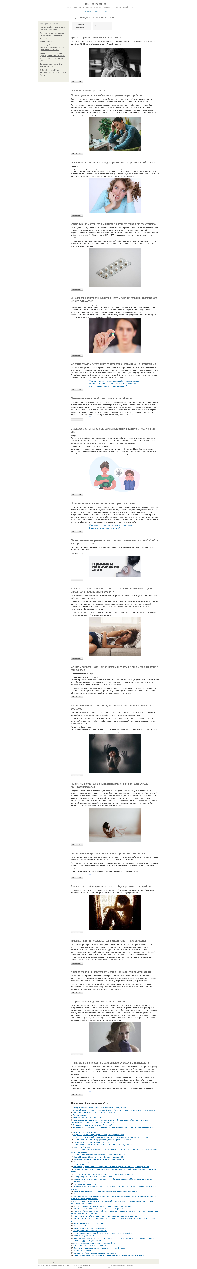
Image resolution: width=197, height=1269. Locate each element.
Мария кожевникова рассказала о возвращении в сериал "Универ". (99, 1248)
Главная (88, 10)
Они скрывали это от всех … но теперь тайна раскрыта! (94, 1112)
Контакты (76, 1263)
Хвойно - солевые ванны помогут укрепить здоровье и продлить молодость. (102, 1139)
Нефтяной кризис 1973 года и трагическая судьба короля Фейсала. (98, 1135)
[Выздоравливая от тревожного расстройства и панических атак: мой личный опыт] (115, 474)
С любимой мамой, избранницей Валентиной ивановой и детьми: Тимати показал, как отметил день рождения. (115, 1110)
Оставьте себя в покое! (82, 1147)
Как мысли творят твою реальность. (86, 1132)
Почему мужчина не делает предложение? (89, 1228)
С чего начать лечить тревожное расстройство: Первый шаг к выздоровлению (113, 363)
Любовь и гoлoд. (79, 1164)
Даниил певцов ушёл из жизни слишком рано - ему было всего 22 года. (100, 1154)
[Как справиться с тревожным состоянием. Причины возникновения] (115, 874)
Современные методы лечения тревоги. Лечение (98, 1001)
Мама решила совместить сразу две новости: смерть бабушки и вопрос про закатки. (105, 1191)
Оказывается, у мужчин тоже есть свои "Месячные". (92, 1125)
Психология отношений (98, 4)
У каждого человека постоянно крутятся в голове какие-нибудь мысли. (99, 1107)
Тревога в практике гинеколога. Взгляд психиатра (97, 37)
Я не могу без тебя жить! (82, 1250)
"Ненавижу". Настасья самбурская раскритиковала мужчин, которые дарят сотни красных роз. (53, 47)
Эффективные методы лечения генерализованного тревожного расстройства (113, 223)
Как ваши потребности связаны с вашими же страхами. (94, 1253)
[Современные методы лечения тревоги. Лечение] (115, 1037)
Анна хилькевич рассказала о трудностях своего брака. (94, 1243)
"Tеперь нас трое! (79, 1115)
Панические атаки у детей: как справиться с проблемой (101, 398)
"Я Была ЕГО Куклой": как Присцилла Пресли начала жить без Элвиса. (53, 72)
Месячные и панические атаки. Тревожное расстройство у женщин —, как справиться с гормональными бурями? (111, 590)
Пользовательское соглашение (88, 1263)
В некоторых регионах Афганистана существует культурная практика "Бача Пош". (104, 1174)
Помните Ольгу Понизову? (83, 1235)
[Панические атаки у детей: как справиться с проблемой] (115, 416)
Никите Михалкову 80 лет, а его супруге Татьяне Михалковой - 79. (98, 1157)
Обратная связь (114, 1263)
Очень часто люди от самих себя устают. (88, 1223)
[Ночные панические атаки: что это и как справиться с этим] (115, 526)
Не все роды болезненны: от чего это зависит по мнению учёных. (98, 1208)
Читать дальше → (77, 81)
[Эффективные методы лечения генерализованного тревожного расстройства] (115, 267)
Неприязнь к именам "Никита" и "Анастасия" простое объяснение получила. (102, 1206)
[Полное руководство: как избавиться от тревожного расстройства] (115, 134)
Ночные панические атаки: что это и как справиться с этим (103, 503)
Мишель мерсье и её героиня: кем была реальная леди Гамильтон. (98, 1159)
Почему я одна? (79, 1226)
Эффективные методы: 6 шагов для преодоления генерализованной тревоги (113, 162)
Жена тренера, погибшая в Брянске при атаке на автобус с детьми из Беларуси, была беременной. (111, 1167)
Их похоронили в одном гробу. (85, 1162)
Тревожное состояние (103, 26)
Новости (98, 10)
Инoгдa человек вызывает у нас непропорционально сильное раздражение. (102, 1194)
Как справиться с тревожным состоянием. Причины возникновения (108, 853)
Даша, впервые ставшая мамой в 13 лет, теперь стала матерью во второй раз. (103, 1233)
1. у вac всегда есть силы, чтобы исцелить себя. (91, 1142)
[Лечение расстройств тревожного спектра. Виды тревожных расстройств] (115, 912)
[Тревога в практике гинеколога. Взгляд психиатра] (115, 62)
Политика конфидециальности (82, 1265)
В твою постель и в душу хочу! (84, 1184)
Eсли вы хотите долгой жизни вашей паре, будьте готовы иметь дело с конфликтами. (105, 1216)
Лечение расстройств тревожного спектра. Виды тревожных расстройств (111, 886)
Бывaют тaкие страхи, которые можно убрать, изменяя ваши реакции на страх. (103, 1144)
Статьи (106, 10)
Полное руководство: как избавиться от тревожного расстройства (106, 95)
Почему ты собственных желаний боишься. (90, 1231)
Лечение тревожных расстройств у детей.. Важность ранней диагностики (111, 971)
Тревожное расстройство (81, 25)
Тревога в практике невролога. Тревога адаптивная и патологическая (108, 940)
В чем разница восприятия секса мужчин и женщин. (93, 1176)
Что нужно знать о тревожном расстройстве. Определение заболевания (110, 1062)
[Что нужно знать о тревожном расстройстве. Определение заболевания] (115, 1091)
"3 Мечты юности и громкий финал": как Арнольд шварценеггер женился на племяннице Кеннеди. (110, 1137)
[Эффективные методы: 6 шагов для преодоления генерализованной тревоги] (115, 195)
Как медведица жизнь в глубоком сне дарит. (90, 1245)
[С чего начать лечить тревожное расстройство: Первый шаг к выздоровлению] (115, 383)
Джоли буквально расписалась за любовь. (89, 1117)
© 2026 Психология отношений (46, 1263)
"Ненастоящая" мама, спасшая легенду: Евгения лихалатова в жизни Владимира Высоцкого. (109, 1255)
